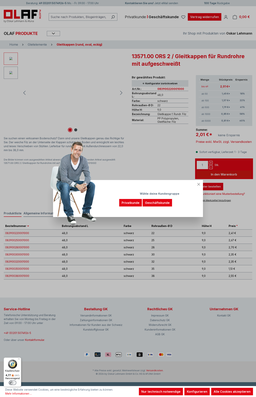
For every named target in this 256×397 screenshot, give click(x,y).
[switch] (12, 382)
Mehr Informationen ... (18, 393)
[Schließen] (198, 184)
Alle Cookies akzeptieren (232, 391)
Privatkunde (130, 203)
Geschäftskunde (157, 203)
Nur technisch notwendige (160, 391)
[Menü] (19, 360)
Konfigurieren (197, 391)
